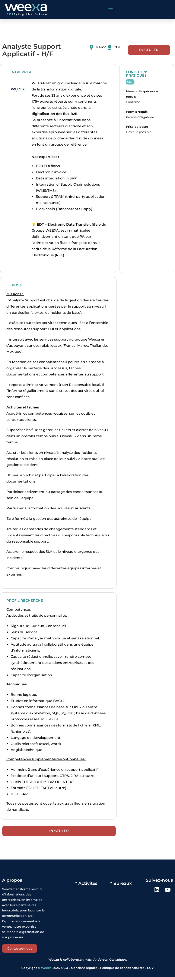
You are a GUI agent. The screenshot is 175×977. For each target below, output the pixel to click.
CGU (64, 968)
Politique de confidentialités (122, 968)
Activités (87, 883)
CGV (150, 968)
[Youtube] (167, 889)
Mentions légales (84, 968)
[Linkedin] (157, 889)
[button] (110, 9)
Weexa (46, 968)
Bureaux (122, 883)
